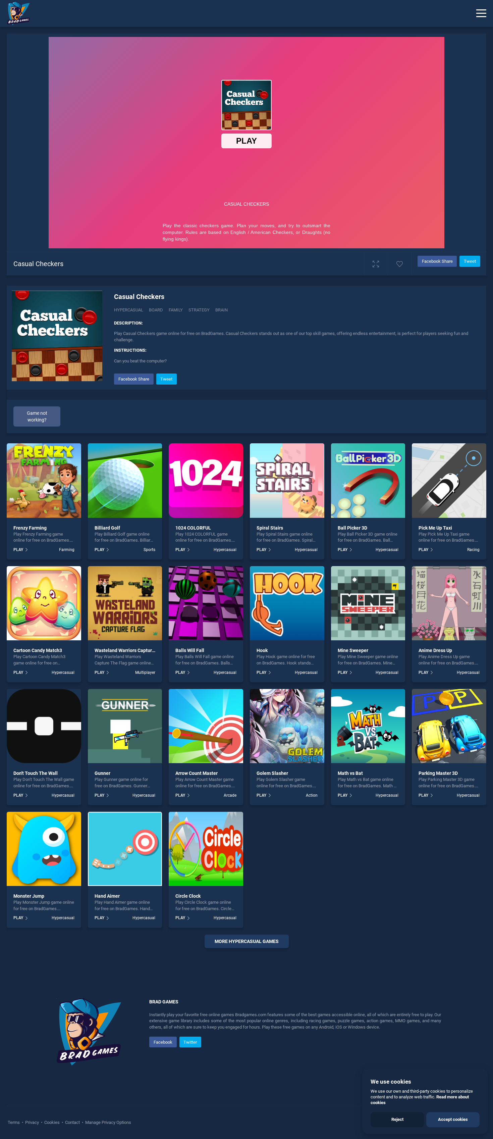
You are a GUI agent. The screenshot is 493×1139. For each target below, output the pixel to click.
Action (312, 795)
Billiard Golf (107, 528)
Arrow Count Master (196, 773)
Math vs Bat (350, 773)
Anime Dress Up (435, 650)
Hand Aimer (107, 896)
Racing (473, 549)
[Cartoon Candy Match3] (44, 603)
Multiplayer (145, 672)
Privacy (32, 1122)
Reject (397, 1119)
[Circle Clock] (206, 849)
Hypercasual (128, 309)
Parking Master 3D (438, 773)
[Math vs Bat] (368, 726)
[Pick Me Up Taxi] (449, 480)
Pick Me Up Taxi (435, 528)
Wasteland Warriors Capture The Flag (134, 650)
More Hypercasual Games (247, 941)
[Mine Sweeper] (368, 603)
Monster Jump (28, 896)
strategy (199, 309)
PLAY (18, 549)
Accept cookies (453, 1119)
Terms (14, 1122)
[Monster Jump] (44, 849)
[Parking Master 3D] (449, 726)
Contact (72, 1122)
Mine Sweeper (353, 650)
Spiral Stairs (270, 528)
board (156, 309)
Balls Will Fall (189, 650)
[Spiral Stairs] (287, 480)
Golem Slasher (272, 773)
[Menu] (481, 13)
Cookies (52, 1122)
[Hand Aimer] (125, 849)
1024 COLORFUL (193, 528)
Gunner (102, 773)
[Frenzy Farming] (44, 480)
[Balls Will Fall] (206, 603)
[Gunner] (125, 726)
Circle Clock (188, 896)
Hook (262, 650)
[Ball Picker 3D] (368, 480)
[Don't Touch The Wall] (44, 726)
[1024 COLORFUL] (206, 480)
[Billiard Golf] (125, 480)
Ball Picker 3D (352, 528)
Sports (149, 549)
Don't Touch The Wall (35, 773)
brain (221, 309)
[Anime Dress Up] (449, 603)
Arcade (230, 795)
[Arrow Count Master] (206, 726)
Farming (66, 549)
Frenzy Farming (30, 528)
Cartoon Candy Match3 (37, 650)
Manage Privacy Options (107, 1122)
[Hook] (287, 603)
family (176, 309)
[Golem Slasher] (287, 726)
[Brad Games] (15, 13)
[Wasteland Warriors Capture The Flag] (125, 603)
